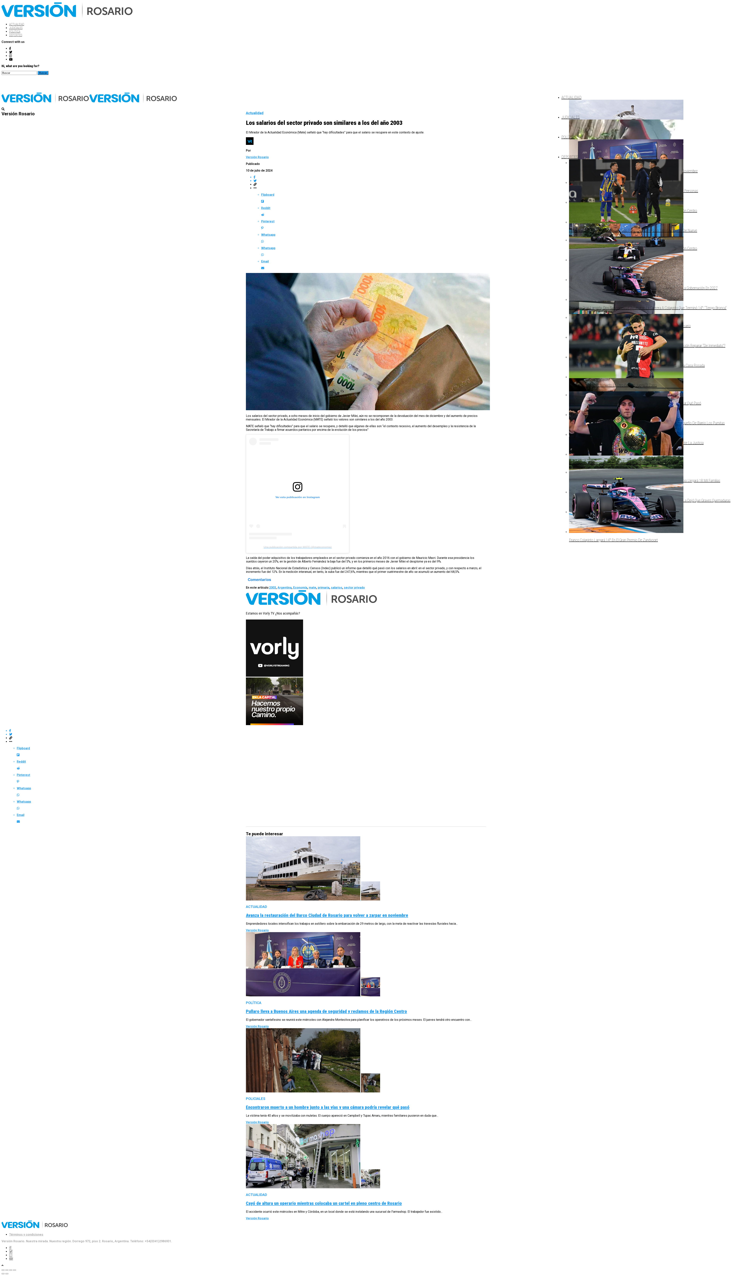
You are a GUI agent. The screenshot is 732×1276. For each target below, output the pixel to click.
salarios (336, 587)
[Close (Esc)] (3, 1270)
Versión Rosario (257, 157)
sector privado (354, 587)
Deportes (15, 35)
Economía (300, 587)
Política (14, 31)
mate (312, 587)
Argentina (285, 587)
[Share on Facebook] (370, 177)
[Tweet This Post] (370, 181)
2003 (272, 587)
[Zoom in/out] (14, 1270)
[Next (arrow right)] (6, 1273)
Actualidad (16, 24)
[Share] (6, 1270)
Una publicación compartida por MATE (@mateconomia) (298, 546)
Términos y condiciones (26, 1234)
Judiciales (15, 28)
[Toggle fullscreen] (10, 1270)
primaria (323, 587)
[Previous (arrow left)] (3, 1273)
